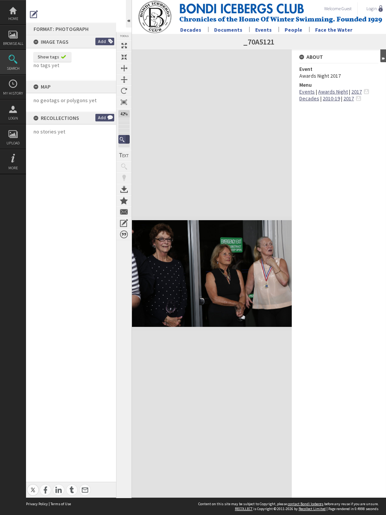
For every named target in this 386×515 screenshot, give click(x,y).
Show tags (48, 57)
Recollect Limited (312, 508)
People (293, 29)
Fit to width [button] (124, 68)
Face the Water (333, 29)
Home (13, 18)
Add (102, 41)
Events (263, 29)
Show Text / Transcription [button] (124, 155)
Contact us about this (124, 212)
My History (13, 93)
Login (13, 118)
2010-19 (331, 98)
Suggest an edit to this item (34, 14)
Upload (13, 143)
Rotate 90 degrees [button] (124, 91)
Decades (190, 29)
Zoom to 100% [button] (124, 102)
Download (124, 189)
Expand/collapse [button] (383, 55)
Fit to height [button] (124, 79)
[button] (124, 139)
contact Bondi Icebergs (305, 503)
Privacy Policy (37, 503)
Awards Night (333, 91)
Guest (347, 8)
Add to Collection (124, 200)
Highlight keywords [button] (124, 178)
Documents (228, 29)
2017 (356, 91)
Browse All (13, 43)
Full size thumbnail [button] (124, 45)
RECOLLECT (244, 508)
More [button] (13, 168)
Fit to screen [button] (124, 57)
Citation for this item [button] (124, 234)
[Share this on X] (33, 485)
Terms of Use (61, 503)
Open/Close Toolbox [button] (129, 14)
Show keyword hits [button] (124, 166)
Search (13, 68)
